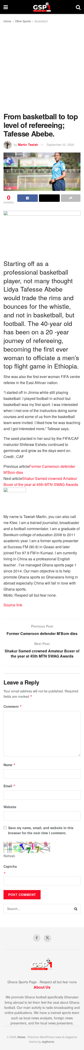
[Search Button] (78, 7)
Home (7, 21)
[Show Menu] (6, 7)
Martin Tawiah (28, 144)
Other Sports (23, 21)
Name (10, 764)
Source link (13, 605)
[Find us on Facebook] (36, 938)
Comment (13, 706)
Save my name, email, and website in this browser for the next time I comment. (41, 830)
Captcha (10, 866)
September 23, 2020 (60, 144)
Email (9, 786)
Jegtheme (48, 1041)
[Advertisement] (42, 68)
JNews (21, 1037)
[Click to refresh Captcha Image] (27, 847)
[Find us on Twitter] (47, 938)
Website (10, 806)
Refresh (9, 856)
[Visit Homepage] (42, 7)
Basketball (41, 21)
